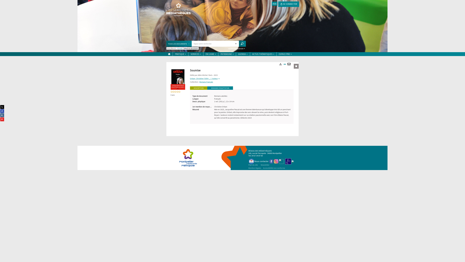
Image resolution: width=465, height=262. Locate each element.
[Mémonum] (293, 161)
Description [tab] (199, 88)
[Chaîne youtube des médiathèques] (281, 161)
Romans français (206, 82)
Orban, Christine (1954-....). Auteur (204, 78)
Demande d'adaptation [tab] (220, 88)
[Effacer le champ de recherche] (236, 44)
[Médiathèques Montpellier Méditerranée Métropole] (178, 10)
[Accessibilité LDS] (288, 161)
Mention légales (254, 168)
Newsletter (265, 165)
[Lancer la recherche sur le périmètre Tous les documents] (242, 44)
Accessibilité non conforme (274, 168)
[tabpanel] (241, 107)
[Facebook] (271, 161)
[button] (178, 79)
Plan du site (253, 165)
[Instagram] (276, 161)
